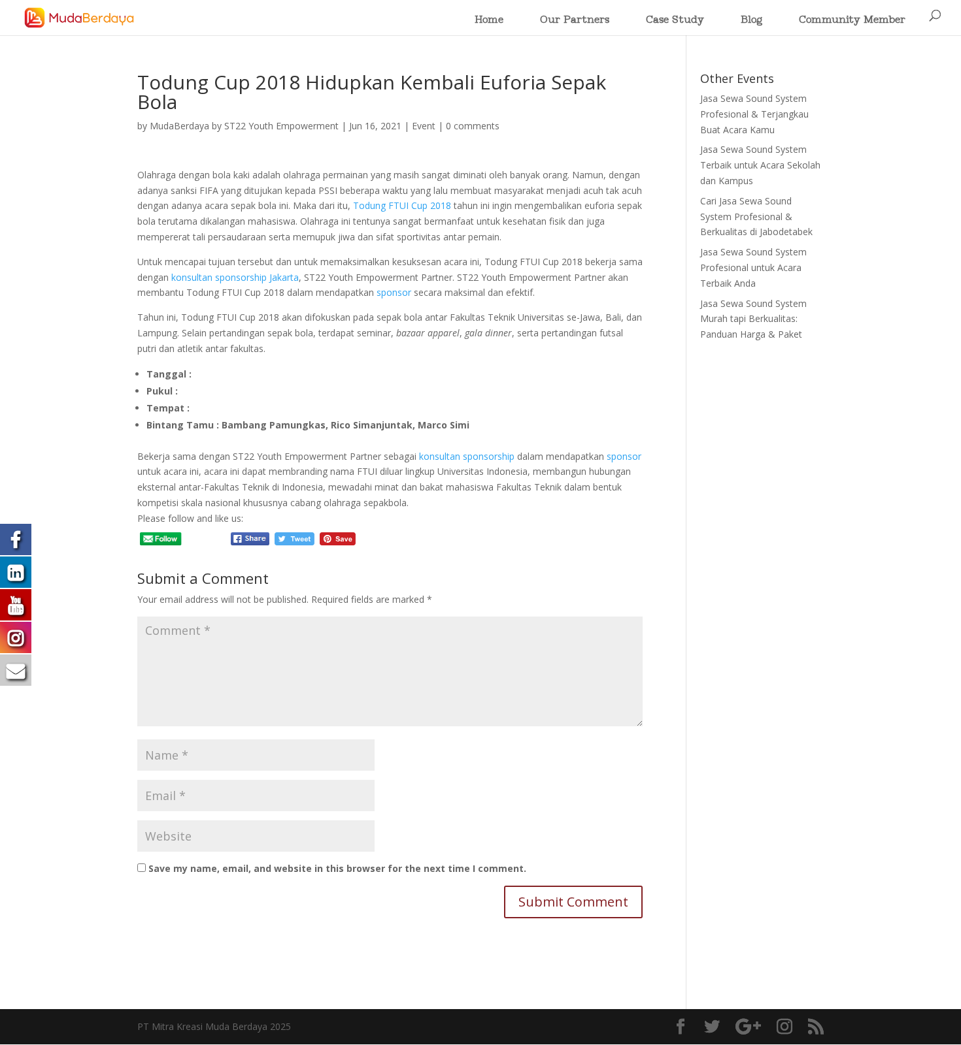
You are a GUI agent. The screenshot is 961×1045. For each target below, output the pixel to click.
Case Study (675, 20)
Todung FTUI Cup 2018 (402, 205)
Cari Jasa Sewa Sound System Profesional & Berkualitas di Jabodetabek (756, 216)
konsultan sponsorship (466, 456)
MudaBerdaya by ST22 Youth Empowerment (244, 126)
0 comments (472, 126)
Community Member (852, 20)
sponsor (394, 292)
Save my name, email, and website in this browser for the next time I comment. (337, 868)
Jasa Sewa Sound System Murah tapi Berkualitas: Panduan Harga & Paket (753, 319)
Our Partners (574, 20)
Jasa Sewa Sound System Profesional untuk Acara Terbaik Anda (753, 267)
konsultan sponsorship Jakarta (235, 277)
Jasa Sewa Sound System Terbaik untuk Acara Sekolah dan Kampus (760, 165)
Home (489, 20)
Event (423, 126)
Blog (751, 20)
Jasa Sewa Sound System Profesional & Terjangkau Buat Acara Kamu (754, 114)
